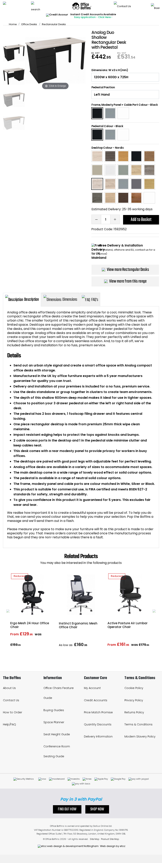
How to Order (12, 712)
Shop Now (97, 809)
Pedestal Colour (102, 126)
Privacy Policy (133, 700)
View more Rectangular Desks (128, 269)
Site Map (94, 839)
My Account (92, 688)
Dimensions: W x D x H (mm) (109, 70)
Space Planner (53, 722)
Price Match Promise (98, 712)
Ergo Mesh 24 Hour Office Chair (29, 625)
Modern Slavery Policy (139, 736)
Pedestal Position (103, 87)
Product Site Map (110, 839)
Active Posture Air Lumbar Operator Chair (127, 625)
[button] (7, 611)
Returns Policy (134, 712)
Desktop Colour (101, 148)
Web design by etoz (112, 846)
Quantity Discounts (97, 724)
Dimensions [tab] (69, 299)
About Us (9, 688)
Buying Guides (53, 710)
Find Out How (67, 809)
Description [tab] (31, 299)
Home (13, 24)
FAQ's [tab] (94, 299)
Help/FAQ (9, 724)
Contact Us (11, 700)
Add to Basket (141, 219)
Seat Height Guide (56, 734)
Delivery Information (98, 736)
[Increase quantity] (115, 219)
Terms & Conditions (138, 724)
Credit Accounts (95, 700)
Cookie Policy (133, 688)
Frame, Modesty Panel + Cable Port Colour (119, 105)
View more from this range (128, 281)
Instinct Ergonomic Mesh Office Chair (78, 625)
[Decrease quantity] (96, 219)
